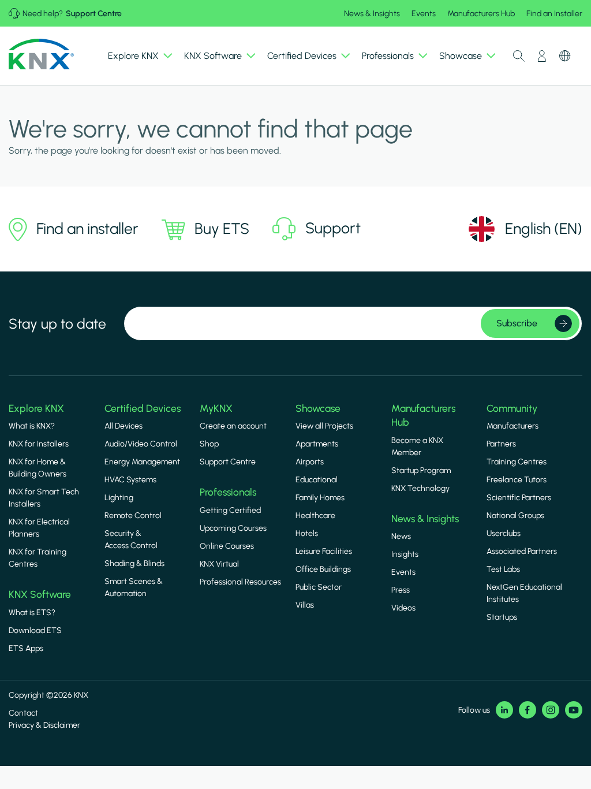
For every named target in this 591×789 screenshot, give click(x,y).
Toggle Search (519, 56)
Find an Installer (554, 13)
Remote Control (133, 515)
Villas (305, 605)
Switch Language (565, 56)
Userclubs (504, 533)
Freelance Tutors (517, 480)
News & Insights (372, 13)
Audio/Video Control (140, 444)
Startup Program (421, 470)
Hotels (307, 533)
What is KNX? (32, 426)
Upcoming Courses (233, 528)
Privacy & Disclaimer (44, 725)
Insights (404, 554)
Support (333, 228)
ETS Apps (26, 648)
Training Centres (517, 462)
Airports (310, 462)
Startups (502, 617)
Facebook (527, 710)
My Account (542, 56)
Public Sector (319, 587)
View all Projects (324, 426)
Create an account (233, 426)
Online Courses (227, 546)
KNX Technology (420, 488)
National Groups (515, 515)
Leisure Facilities (324, 551)
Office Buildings (323, 569)
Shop (209, 444)
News (401, 536)
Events (424, 13)
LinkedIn (504, 710)
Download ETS (35, 630)
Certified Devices (142, 408)
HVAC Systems (130, 480)
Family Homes (320, 498)
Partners (501, 444)
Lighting (118, 498)
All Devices (123, 426)
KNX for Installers (39, 444)
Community (512, 408)
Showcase (318, 408)
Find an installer (87, 228)
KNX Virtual (219, 564)
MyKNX (216, 408)
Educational (317, 480)
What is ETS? (32, 612)
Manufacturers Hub (481, 13)
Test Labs (503, 569)
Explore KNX (36, 408)
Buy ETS (221, 228)
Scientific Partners (519, 498)
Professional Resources (240, 582)
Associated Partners (522, 551)
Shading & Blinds (134, 563)
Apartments (317, 444)
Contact (23, 713)
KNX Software (40, 594)
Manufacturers (512, 426)
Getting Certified (230, 510)
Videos (403, 608)
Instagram (550, 710)
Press (400, 590)
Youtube (573, 710)
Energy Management (142, 462)
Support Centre (94, 13)
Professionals (228, 492)
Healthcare (315, 515)
